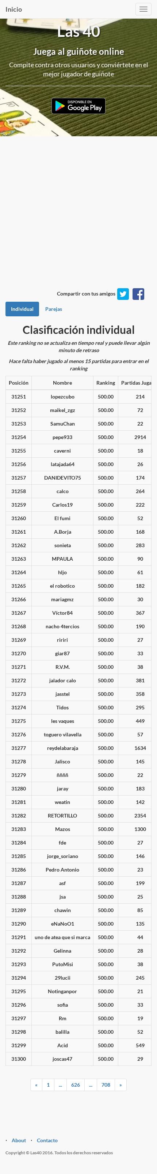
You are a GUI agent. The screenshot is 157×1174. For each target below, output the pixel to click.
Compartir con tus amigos (86, 293)
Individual (22, 309)
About (19, 1140)
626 (75, 1085)
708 (106, 1085)
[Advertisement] (78, 220)
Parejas (53, 309)
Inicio (13, 9)
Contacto (47, 1140)
